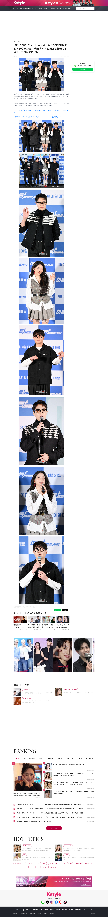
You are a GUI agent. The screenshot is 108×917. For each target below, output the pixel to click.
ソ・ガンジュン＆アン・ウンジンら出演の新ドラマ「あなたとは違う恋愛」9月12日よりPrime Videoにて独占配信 (49, 817)
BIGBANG (33, 867)
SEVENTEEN (87, 863)
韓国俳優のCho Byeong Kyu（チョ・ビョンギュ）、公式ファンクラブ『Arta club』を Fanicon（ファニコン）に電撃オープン (20, 626)
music (34, 8)
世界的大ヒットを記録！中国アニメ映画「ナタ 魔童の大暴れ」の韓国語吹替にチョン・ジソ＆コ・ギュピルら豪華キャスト (48, 626)
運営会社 (15, 913)
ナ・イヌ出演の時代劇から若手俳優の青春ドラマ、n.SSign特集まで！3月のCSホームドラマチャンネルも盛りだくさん (34, 626)
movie (46, 8)
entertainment (25, 8)
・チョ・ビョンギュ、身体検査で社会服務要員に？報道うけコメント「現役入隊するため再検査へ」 (41, 111)
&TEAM (63, 863)
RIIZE (57, 863)
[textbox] (85, 8)
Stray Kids (51, 863)
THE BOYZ (70, 863)
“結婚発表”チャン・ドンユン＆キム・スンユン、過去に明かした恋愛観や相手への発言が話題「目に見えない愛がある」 (51, 804)
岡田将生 (44, 867)
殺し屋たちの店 (52, 867)
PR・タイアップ (88, 910)
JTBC (29, 863)
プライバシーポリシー (54, 913)
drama (40, 8)
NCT (39, 867)
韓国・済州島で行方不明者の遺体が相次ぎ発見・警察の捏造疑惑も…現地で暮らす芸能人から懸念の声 (27, 794)
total (18, 758)
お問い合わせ (32, 913)
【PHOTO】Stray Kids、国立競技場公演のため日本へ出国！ (34, 821)
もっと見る (54, 828)
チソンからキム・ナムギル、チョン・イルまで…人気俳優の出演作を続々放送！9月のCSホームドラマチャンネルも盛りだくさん (51, 813)
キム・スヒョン (37, 863)
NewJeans (17, 867)
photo (59, 8)
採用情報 (46, 913)
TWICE (44, 863)
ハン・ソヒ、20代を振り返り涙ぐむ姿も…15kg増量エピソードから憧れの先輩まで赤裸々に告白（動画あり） (73, 774)
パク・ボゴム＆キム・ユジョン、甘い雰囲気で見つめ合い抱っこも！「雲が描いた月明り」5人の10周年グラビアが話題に (72, 783)
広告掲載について (23, 913)
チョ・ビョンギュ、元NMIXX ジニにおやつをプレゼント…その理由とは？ (62, 626)
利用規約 (39, 913)
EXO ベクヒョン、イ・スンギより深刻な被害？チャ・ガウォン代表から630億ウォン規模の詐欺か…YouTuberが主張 (50, 809)
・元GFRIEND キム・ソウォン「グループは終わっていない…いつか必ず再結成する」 (38, 117)
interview (66, 8)
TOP (15, 42)
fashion (52, 8)
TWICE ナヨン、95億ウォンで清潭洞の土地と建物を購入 (69, 764)
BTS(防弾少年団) (78, 863)
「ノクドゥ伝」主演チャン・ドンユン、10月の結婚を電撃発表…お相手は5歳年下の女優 (73, 792)
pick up (16, 8)
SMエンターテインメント (20, 863)
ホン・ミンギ (25, 867)
